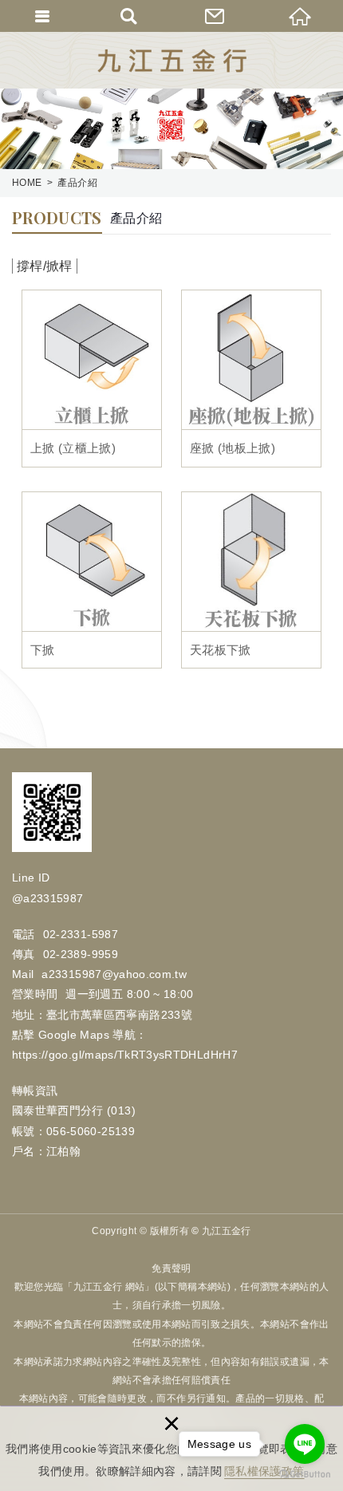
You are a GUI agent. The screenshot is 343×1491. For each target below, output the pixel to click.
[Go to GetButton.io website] (304, 1474)
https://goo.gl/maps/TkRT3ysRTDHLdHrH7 (125, 1054)
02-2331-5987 (80, 934)
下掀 (91, 580)
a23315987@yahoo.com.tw (114, 974)
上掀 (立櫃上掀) (91, 378)
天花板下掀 (251, 580)
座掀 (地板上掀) (251, 378)
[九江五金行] (171, 61)
